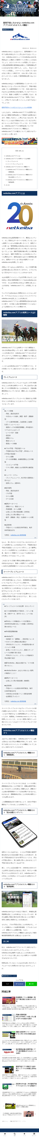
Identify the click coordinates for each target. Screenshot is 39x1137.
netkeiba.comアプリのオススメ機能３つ (18, 166)
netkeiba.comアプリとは (13, 156)
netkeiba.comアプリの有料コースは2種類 (18, 158)
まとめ (8, 185)
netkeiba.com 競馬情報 (18, 535)
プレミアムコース (12, 161)
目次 (16, 151)
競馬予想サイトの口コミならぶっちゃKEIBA (17, 107)
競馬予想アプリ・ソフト (10, 976)
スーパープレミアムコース (15, 164)
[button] (35, 599)
